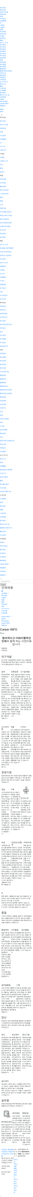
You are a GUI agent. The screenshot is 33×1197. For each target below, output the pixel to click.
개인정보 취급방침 (7, 1149)
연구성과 (3, 47)
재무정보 (3, 51)
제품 (1, 29)
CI (0, 23)
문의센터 (3, 93)
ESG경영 (3, 62)
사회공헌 (3, 79)
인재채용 (3, 97)
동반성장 (3, 75)
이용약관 (4, 1152)
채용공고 (3, 106)
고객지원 (3, 88)
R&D (1, 40)
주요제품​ (3, 32)
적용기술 (3, 34)
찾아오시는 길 (4, 95)
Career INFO (4, 103)
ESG (1, 60)
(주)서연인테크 (16, 1181)
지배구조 (3, 73)
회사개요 (3, 10)
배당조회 (3, 58)
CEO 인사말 (4, 12)
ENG (1, 111)
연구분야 (3, 45)
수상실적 (3, 18)
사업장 (2, 25)
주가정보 (3, 55)
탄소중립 (3, 64)
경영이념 (3, 14)
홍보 (1, 86)
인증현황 (3, 21)
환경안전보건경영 (6, 71)
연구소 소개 (4, 42)
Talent (2, 99)
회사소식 (3, 84)
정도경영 (3, 66)
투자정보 (3, 49)
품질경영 (3, 69)
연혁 (1, 16)
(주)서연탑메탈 (16, 1166)
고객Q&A (3, 90)
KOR (1, 109)
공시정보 (3, 53)
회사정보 (3, 8)
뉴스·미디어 (4, 82)
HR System (4, 101)
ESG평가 (3, 77)
